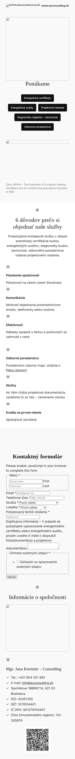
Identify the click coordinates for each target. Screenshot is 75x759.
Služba (12, 502)
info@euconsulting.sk (37, 683)
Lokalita (13, 507)
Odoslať (11, 577)
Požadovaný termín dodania (28, 512)
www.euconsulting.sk (55, 5)
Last (46, 486)
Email (11, 493)
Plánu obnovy (16, 370)
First (46, 481)
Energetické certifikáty (37, 97)
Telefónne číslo (18, 498)
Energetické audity (22, 107)
